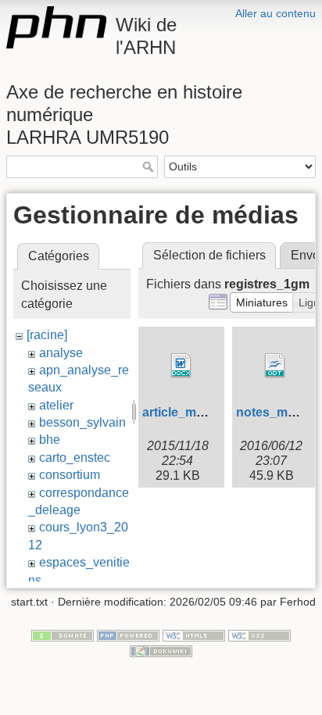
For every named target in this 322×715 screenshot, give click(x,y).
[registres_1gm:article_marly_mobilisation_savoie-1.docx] (181, 366)
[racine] (47, 334)
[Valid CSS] (259, 634)
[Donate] (62, 634)
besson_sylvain (82, 422)
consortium (69, 474)
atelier (56, 405)
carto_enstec (74, 457)
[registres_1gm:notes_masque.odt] (275, 366)
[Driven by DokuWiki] (161, 650)
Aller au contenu (275, 13)
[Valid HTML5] (194, 634)
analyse (61, 352)
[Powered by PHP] (128, 634)
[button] (262, 302)
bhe (49, 439)
